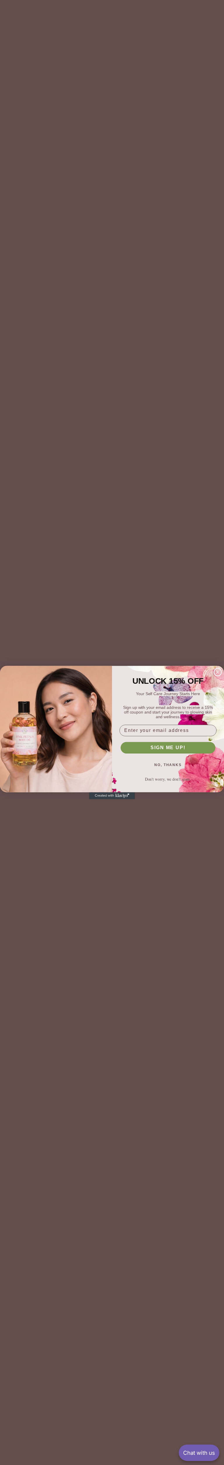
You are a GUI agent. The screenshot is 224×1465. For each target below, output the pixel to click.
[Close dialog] (217, 672)
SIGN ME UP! (167, 747)
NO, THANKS (168, 765)
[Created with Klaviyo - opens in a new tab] (112, 795)
